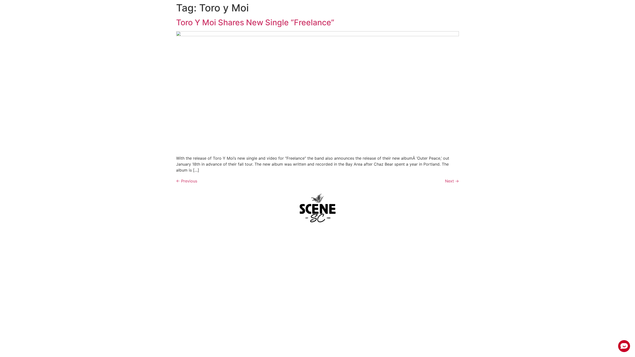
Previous (186, 180)
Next (452, 180)
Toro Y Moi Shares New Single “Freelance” (255, 22)
